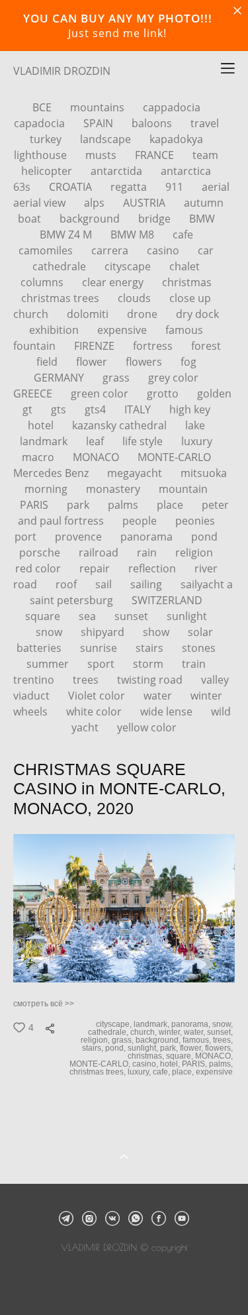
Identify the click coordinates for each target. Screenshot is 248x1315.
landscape (107, 139)
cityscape (128, 266)
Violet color (98, 695)
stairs (151, 648)
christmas (187, 282)
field (48, 361)
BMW (202, 218)
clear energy (114, 282)
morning (47, 489)
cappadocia (171, 107)
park (79, 505)
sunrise (100, 648)
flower (93, 361)
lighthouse (41, 155)
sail (104, 584)
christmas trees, (98, 1072)
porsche (41, 552)
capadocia (40, 123)
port (27, 536)
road (26, 584)
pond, (116, 1048)
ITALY (138, 409)
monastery (114, 489)
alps (95, 202)
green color (101, 393)
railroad (100, 552)
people (140, 520)
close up (190, 298)
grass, (124, 1040)
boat (31, 218)
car (206, 250)
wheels (31, 711)
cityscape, (115, 1024)
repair (95, 568)
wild (221, 711)
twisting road (151, 679)
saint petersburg (73, 600)
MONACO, (215, 1056)
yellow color (147, 727)
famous (184, 330)
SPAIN (99, 123)
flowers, (220, 1048)
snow (50, 632)
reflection (153, 568)
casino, (146, 1064)
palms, (222, 1064)
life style (143, 441)
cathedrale (60, 266)
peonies (195, 520)
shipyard (104, 632)
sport (102, 664)
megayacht (136, 473)
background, (159, 1040)
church (32, 314)
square (44, 616)
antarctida (118, 171)
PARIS (35, 505)
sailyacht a (207, 584)
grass (117, 377)
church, (144, 1032)
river (206, 568)
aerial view (40, 202)
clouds (135, 298)
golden (214, 393)
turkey (47, 139)
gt (28, 409)
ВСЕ (43, 107)
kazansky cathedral (120, 425)
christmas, (147, 1056)
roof (67, 584)
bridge (155, 218)
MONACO (97, 457)
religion (194, 552)
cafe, (162, 1072)
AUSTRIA (145, 202)
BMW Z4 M (67, 234)
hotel (42, 425)
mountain (183, 489)
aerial (215, 187)
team (205, 155)
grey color (173, 377)
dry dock (197, 314)
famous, (198, 1040)
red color (39, 568)
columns (43, 282)
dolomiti (89, 314)
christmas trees (61, 298)
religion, (96, 1040)
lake (195, 425)
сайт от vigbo (124, 1283)
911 (175, 187)
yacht (86, 727)
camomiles (47, 250)
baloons (153, 123)
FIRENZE (95, 346)
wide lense (167, 711)
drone (143, 314)
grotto (164, 393)
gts (60, 409)
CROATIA (72, 187)
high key (189, 409)
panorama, (191, 1024)
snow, (223, 1024)
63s (23, 187)
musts (102, 155)
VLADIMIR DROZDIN (61, 71)
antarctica (186, 171)
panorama (147, 536)
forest (206, 346)
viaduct (32, 695)
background (91, 218)
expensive (123, 330)
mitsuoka (204, 473)
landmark (45, 441)
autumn (204, 202)
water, (195, 1032)
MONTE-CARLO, (100, 1064)
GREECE (34, 393)
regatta (129, 187)
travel (204, 123)
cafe (183, 234)
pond (204, 536)
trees (87, 679)
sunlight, (144, 1048)
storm (149, 664)
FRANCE (156, 155)
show (157, 632)
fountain (35, 346)
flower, (192, 1048)
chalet (184, 266)
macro (39, 457)
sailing (147, 584)
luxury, (140, 1072)
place (171, 505)
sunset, (221, 1032)
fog (188, 361)
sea (89, 616)
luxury (196, 441)
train (194, 664)
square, (180, 1056)
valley (215, 679)
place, (184, 1072)
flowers (145, 361)
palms (124, 505)
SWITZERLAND (167, 600)
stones (199, 648)
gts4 (96, 409)
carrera (111, 250)
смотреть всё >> (43, 1004)
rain (148, 552)
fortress (154, 346)
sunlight (187, 616)
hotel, (171, 1064)
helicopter (48, 171)
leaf (96, 441)
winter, (171, 1032)
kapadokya (176, 139)
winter (206, 695)
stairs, (93, 1048)
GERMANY (60, 377)
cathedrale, (109, 1032)
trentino (35, 679)
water (159, 695)
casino (164, 250)
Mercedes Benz (52, 473)
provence (79, 536)
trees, (224, 1040)
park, (170, 1048)
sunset (132, 616)
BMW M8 (133, 234)
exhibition (55, 330)
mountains (98, 107)
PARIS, (195, 1064)
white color (95, 711)
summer (48, 664)
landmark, (152, 1024)
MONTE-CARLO (174, 457)
